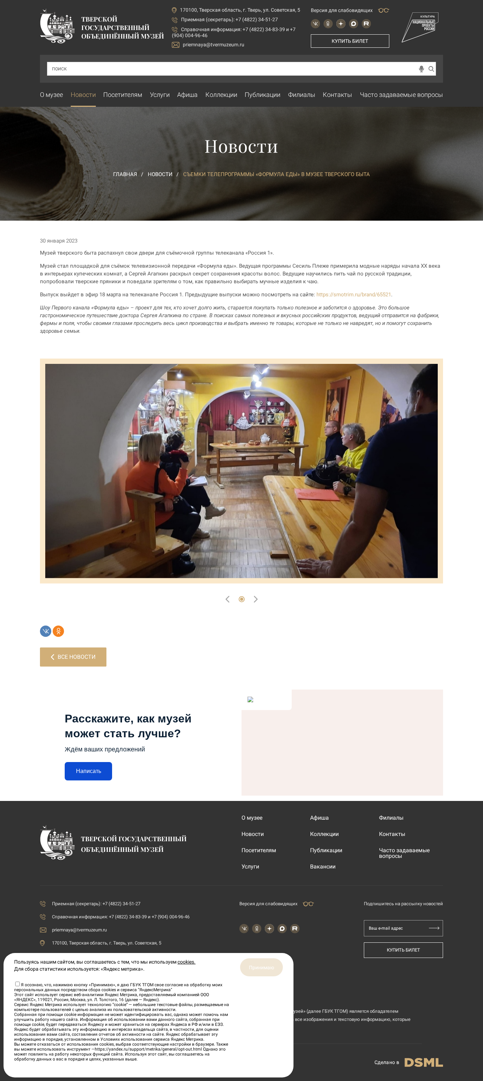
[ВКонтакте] (45, 631)
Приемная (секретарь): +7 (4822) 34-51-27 (229, 19)
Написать (88, 771)
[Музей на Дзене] (340, 23)
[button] (241, 599)
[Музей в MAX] (353, 23)
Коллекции (221, 94)
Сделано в (386, 1062)
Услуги (160, 94)
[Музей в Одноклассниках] (328, 23)
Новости (83, 94)
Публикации (262, 94)
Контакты (337, 94)
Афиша (187, 94)
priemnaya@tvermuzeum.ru (213, 44)
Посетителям (122, 94)
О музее (51, 94)
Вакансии (323, 867)
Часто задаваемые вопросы (401, 94)
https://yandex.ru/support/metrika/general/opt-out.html (148, 1049)
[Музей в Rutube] (366, 23)
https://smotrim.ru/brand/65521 (353, 294)
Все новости (76, 656)
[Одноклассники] (58, 631)
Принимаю (261, 967)
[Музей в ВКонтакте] (315, 23)
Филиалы (301, 94)
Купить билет (350, 41)
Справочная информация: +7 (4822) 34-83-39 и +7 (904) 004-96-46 (121, 916)
